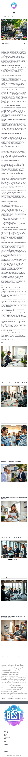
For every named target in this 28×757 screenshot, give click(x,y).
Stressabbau (16, 689)
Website (5, 750)
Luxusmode (4, 682)
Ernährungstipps (5, 676)
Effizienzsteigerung (6, 672)
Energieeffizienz (16, 672)
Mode (5, 735)
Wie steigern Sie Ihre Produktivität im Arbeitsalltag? (14, 382)
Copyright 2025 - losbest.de (14, 755)
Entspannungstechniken (11, 674)
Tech (5, 741)
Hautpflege (22, 679)
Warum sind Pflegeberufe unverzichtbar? (11, 461)
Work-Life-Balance (5, 696)
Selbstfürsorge (17, 688)
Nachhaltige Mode (11, 684)
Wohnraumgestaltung (22, 694)
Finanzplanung (6, 678)
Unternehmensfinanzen (5, 694)
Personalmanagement (4, 685)
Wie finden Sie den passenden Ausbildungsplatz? (13, 657)
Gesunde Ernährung (18, 678)
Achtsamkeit (4, 665)
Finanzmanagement (14, 676)
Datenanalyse (8, 669)
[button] (14, 13)
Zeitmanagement (12, 696)
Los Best (6, 730)
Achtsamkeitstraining (8, 667)
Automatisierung (19, 667)
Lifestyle (6, 734)
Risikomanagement (6, 687)
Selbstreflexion (9, 689)
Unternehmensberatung (22, 693)
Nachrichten (7, 737)
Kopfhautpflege (10, 681)
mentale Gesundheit (13, 682)
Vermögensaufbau (14, 694)
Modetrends (3, 684)
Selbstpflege (3, 689)
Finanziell (6, 731)
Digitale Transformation (11, 670)
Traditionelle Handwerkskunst (12, 693)
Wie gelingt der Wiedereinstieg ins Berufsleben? (12, 537)
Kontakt (6, 744)
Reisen (3, 698)
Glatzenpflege (9, 679)
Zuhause (6, 742)
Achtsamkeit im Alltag (15, 665)
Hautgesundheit (15, 679)
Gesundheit (4, 679)
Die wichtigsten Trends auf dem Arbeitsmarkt (12, 577)
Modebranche (22, 682)
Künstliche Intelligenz (20, 681)
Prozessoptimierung (14, 685)
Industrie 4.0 (4, 681)
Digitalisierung (16, 670)
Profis (5, 738)
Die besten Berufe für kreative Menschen (11, 422)
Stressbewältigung (9, 691)
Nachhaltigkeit (19, 684)
